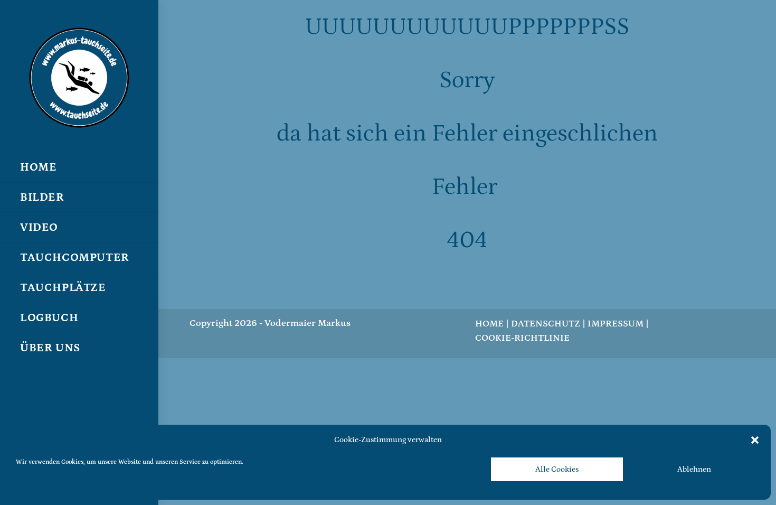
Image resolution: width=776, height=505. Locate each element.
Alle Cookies (557, 469)
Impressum (615, 324)
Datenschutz (545, 324)
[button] (755, 440)
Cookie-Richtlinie (522, 338)
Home (489, 324)
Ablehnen (694, 469)
